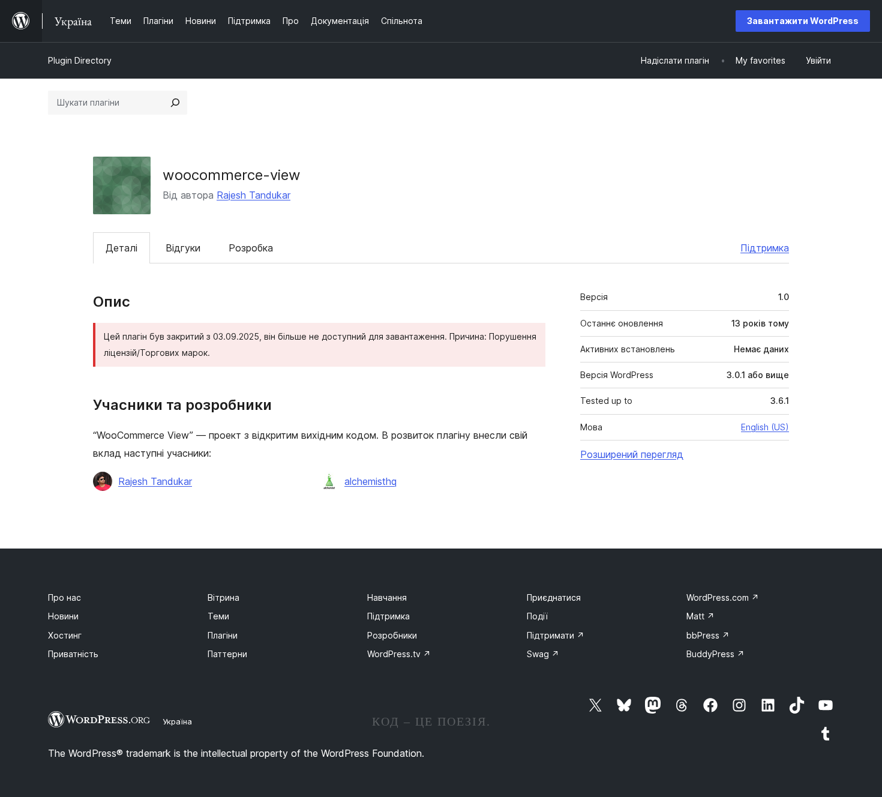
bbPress (708, 635)
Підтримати (555, 635)
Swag (543, 654)
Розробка (251, 248)
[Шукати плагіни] (175, 103)
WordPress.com (722, 597)
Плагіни (223, 635)
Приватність (73, 654)
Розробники (392, 635)
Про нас (64, 597)
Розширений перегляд (631, 454)
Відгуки (183, 248)
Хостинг (65, 635)
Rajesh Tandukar (253, 195)
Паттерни (227, 654)
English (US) (765, 427)
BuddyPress (715, 654)
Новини (63, 616)
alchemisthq (370, 481)
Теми (218, 616)
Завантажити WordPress (803, 21)
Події (537, 616)
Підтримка (764, 248)
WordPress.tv (399, 654)
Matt (700, 616)
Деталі (121, 248)
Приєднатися (554, 597)
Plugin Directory (80, 60)
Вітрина (223, 597)
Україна (177, 721)
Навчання (387, 597)
